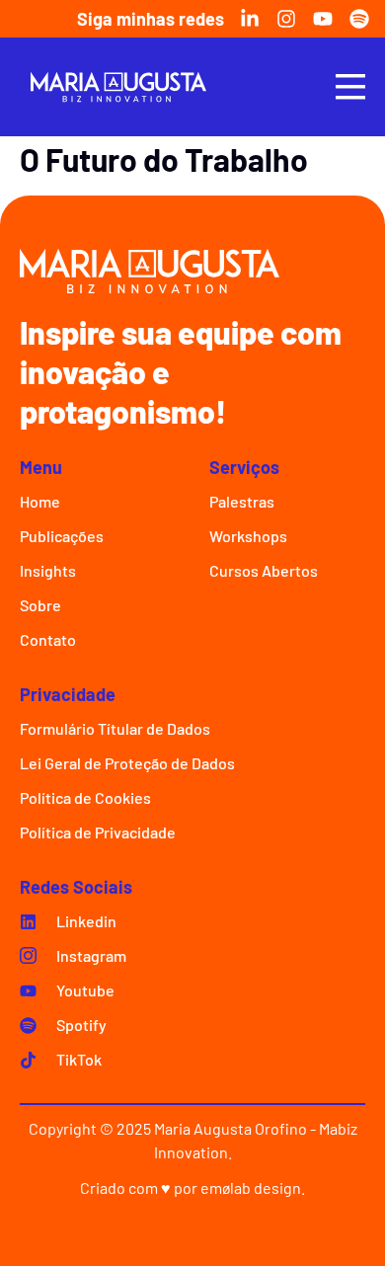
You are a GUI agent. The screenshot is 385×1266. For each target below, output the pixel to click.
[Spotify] (359, 19)
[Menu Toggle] (350, 86)
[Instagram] (286, 19)
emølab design (250, 1187)
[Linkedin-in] (250, 19)
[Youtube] (323, 19)
